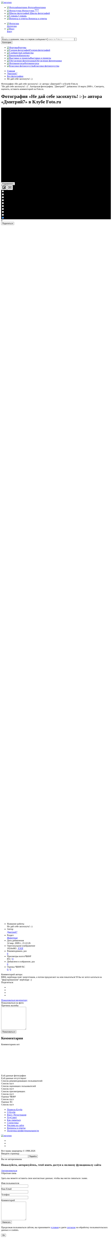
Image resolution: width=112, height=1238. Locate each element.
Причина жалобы (10, 1005)
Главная (11, 71)
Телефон (5, 1194)
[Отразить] (10, 187)
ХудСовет (12, 1117)
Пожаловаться (8, 1032)
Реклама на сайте (15, 1125)
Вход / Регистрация (16, 1115)
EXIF (20, 948)
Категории (6, 42)
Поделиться (7, 223)
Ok (3, 1235)
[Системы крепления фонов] (56, 1073)
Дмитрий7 (12, 932)
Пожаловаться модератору (14, 1000)
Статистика (13, 1122)
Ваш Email (6, 1189)
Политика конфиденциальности (23, 1130)
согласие (71, 1227)
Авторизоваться (9, 1170)
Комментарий (8, 1200)
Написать (6, 1222)
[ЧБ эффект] (4, 187)
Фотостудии (30, 10)
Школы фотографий (39, 13)
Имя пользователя (10, 1183)
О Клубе (11, 1112)
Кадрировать (8, 184)
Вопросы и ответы (37, 18)
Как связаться (14, 1120)
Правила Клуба (14, 1109)
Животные (12, 938)
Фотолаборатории (36, 7)
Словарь (22, 16)
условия (55, 1227)
